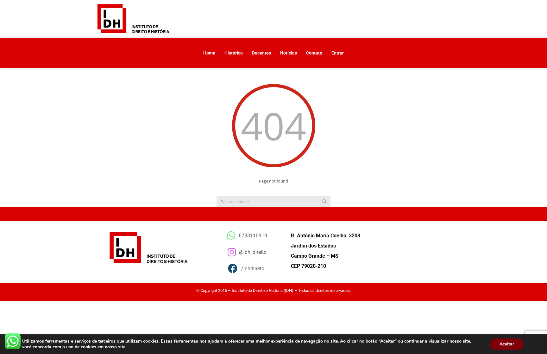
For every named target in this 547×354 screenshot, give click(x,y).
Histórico (233, 52)
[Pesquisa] (324, 201)
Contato (314, 52)
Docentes (261, 52)
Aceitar (507, 344)
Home (209, 52)
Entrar (337, 52)
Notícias (288, 52)
